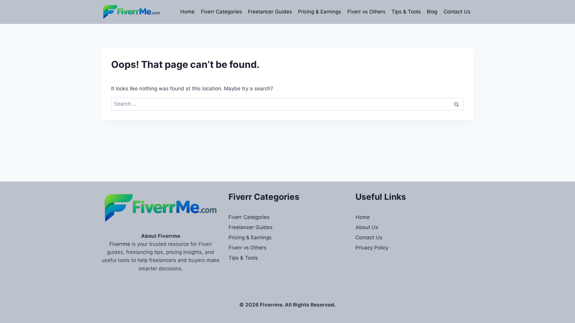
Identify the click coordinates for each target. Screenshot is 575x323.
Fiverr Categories (221, 12)
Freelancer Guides (270, 12)
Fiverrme (119, 244)
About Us (366, 227)
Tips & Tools (406, 12)
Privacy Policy (371, 248)
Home (187, 12)
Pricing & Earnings (319, 12)
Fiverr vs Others (366, 12)
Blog (432, 12)
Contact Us (457, 12)
